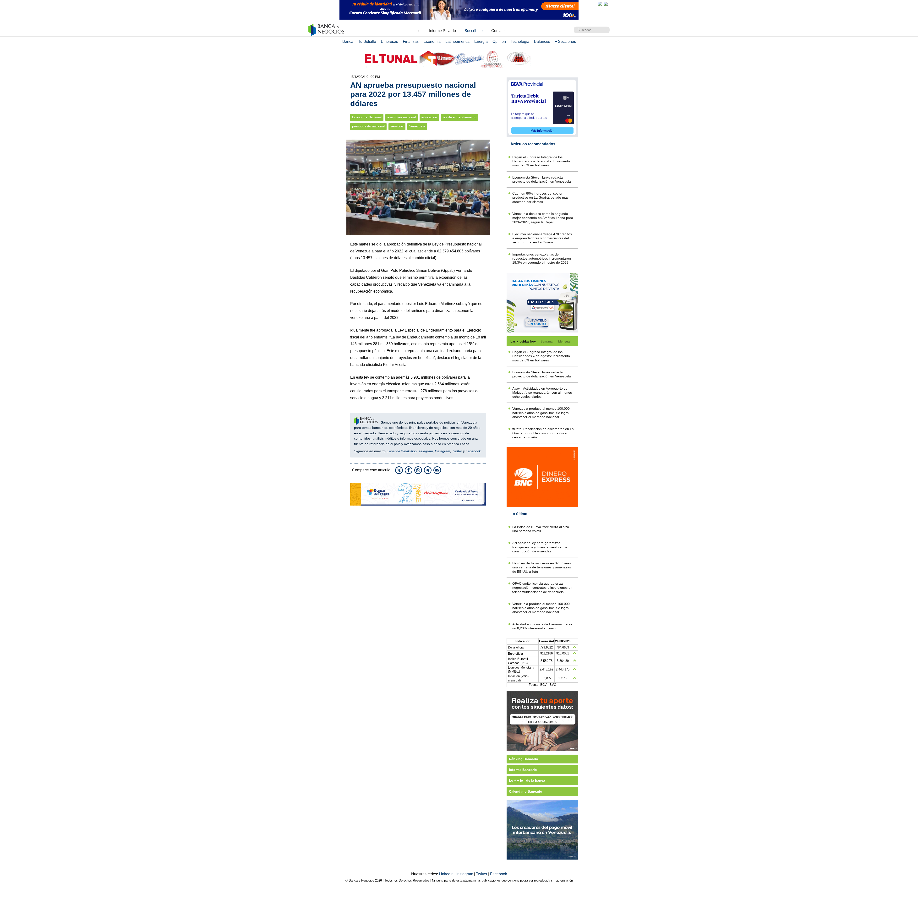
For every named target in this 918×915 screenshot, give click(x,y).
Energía (481, 41)
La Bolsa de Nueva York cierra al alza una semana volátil (540, 529)
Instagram (442, 451)
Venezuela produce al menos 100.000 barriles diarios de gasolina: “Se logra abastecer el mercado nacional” (541, 413)
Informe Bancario (523, 770)
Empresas (389, 41)
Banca (347, 41)
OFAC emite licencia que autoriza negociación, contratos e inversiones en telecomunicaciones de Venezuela (542, 588)
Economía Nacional (367, 117)
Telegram (426, 451)
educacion (429, 117)
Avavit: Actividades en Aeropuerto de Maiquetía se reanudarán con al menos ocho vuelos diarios (542, 393)
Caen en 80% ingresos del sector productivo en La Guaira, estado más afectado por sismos (540, 197)
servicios (397, 126)
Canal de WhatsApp (402, 451)
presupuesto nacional (368, 126)
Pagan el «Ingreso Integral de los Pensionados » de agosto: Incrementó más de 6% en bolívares (541, 161)
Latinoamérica (457, 41)
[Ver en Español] (606, 4)
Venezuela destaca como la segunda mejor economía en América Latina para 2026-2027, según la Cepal (542, 218)
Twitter (457, 451)
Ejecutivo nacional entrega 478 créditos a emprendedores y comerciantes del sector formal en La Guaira (542, 238)
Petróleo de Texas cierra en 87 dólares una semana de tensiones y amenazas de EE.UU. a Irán (541, 567)
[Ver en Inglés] (600, 4)
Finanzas (411, 41)
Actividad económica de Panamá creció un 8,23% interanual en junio (542, 626)
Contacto (499, 31)
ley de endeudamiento (459, 117)
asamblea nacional (401, 117)
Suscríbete (473, 31)
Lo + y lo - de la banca (527, 780)
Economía (432, 41)
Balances (542, 41)
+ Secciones (565, 41)
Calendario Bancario (525, 791)
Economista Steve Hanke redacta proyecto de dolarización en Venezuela (541, 179)
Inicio (416, 31)
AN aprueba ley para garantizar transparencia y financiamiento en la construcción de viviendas (539, 547)
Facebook (473, 451)
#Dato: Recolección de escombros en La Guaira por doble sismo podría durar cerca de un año (543, 433)
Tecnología (520, 41)
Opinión (499, 41)
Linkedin (446, 874)
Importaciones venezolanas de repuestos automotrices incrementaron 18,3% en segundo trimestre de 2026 (541, 258)
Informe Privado (442, 31)
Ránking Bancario (523, 759)
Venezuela (417, 126)
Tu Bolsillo (367, 41)
